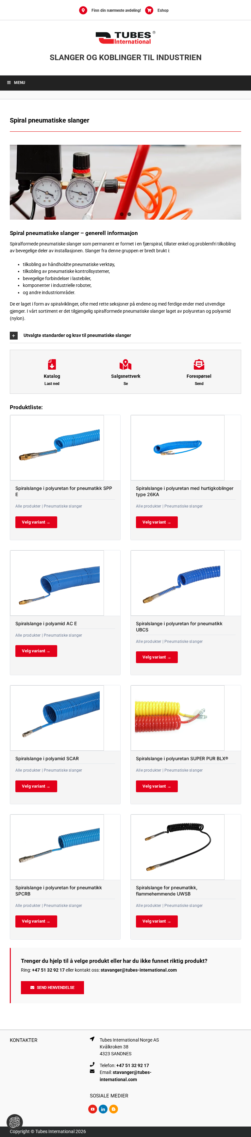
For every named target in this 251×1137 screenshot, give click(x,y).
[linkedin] (103, 1109)
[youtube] (92, 1109)
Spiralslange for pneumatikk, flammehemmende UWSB (166, 890)
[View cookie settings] (15, 1122)
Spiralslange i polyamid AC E (46, 623)
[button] (125, 335)
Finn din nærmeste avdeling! (116, 10)
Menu (19, 82)
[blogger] (113, 1109)
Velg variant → (36, 522)
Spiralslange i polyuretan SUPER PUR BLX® (182, 758)
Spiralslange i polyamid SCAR (47, 758)
